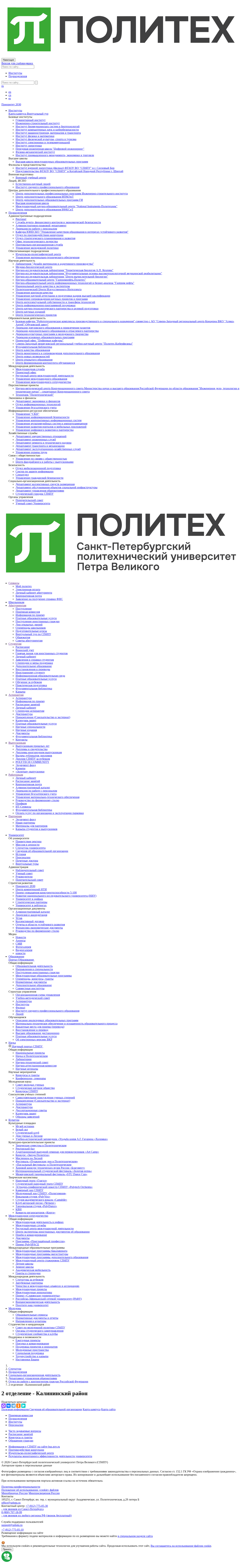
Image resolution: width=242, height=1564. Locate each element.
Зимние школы (25, 1266)
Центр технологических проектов (36, 314)
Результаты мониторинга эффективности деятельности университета (50, 1456)
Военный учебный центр (31, 177)
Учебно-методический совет (33, 997)
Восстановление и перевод (32, 1029)
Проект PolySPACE (27, 1244)
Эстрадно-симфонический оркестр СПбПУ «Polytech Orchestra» (54, 1186)
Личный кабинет (26, 656)
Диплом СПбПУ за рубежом (33, 758)
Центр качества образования (33, 350)
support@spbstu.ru (11, 1525)
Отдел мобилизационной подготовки (38, 468)
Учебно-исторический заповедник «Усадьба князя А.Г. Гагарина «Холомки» (62, 1139)
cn (10, 95)
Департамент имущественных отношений (41, 436)
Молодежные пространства (32, 1349)
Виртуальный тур (37, 113)
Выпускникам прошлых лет (32, 745)
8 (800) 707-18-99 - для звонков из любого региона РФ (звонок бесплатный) (36, 1514)
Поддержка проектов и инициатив (37, 1346)
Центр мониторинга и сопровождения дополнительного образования (58, 353)
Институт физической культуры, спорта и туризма (46, 139)
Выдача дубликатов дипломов (34, 755)
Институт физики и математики (35, 136)
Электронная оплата (28, 589)
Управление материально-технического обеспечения (47, 257)
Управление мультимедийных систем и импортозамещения (51, 423)
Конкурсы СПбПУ (27, 1091)
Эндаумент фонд (26, 765)
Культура (14, 1119)
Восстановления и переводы (33, 669)
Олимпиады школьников (31, 627)
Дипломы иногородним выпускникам (39, 752)
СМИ (19, 943)
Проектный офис (26, 372)
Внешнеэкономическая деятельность (38, 1301)
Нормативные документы (31, 982)
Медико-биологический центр (34, 267)
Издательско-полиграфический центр (38, 254)
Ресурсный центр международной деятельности (45, 375)
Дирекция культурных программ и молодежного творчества (52, 334)
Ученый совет (24, 873)
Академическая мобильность (33, 1270)
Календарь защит (26, 720)
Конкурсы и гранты (28, 1075)
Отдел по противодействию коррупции (39, 235)
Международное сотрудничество (28, 1215)
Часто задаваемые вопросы (25, 1430)
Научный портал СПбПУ (27, 1046)
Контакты (21, 739)
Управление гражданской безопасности (39, 477)
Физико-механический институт (35, 152)
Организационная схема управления (38, 994)
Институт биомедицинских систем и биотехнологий (48, 126)
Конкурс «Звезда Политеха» (33, 1155)
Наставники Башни (27, 1359)
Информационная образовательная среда (40, 675)
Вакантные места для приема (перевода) (40, 1026)
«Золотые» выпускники (30, 771)
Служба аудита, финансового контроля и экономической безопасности (58, 222)
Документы (23, 733)
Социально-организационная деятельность (34, 1375)
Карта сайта (108, 1409)
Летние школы (24, 1263)
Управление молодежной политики (37, 247)
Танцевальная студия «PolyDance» (36, 1206)
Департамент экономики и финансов (38, 401)
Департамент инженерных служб (36, 439)
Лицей (20, 1013)
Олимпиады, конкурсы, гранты (35, 978)
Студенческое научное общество (35, 1087)
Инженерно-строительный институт (38, 123)
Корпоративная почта (29, 595)
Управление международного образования (41, 378)
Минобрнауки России (14, 1493)
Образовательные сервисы (32, 1314)
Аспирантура (24, 698)
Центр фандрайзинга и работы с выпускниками (45, 461)
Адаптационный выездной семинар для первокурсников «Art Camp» (57, 1151)
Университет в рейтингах (31, 905)
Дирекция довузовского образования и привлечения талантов (53, 327)
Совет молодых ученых (30, 1084)
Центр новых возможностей (33, 356)
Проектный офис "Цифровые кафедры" (40, 340)
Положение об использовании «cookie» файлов (30, 1489)
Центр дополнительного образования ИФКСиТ (44, 209)
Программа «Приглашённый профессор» (40, 1241)
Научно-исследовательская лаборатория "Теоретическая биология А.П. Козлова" (64, 270)
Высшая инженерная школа (32, 203)
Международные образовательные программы (44, 975)
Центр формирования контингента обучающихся (45, 362)
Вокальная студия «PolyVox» (33, 1196)
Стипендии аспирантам (30, 710)
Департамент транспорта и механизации (40, 445)
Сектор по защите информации (35, 471)
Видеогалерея (24, 950)
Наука (12, 1042)
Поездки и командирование (32, 1343)
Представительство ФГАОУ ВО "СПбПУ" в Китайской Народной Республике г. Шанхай (69, 171)
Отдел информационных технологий (38, 404)
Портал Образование (22, 959)
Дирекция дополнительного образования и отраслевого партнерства (57, 330)
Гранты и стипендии (28, 1273)
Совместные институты (30, 988)
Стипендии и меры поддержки (34, 662)
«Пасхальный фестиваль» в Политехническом (43, 1164)
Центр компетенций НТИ (31, 889)
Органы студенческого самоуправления (39, 1330)
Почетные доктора (27, 860)
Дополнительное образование (34, 666)
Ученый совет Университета (33, 503)
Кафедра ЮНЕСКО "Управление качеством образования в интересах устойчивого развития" (72, 231)
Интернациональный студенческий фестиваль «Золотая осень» (54, 1171)
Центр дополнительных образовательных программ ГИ (49, 199)
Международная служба (30, 369)
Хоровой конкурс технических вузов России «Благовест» (50, 1167)
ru (2, 85)
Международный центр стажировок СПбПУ (42, 1260)
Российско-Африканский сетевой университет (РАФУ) (49, 1298)
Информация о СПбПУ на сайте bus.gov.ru (34, 1446)
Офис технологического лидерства (37, 241)
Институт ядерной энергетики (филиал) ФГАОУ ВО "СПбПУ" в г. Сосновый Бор (65, 167)
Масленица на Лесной (29, 1158)
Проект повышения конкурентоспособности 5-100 (46, 892)
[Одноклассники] (18, 1406)
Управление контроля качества (34, 292)
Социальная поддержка (30, 1353)
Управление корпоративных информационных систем (48, 420)
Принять (7, 1549)
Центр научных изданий (30, 311)
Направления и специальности (34, 969)
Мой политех (24, 586)
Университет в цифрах (29, 898)
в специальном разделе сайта (135, 1536)
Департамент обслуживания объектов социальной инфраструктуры (56, 487)
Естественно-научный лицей (33, 183)
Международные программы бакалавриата (41, 1250)
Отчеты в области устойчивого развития (40, 924)
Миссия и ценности (28, 844)
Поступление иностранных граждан (38, 621)
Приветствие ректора (28, 841)
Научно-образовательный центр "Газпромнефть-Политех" (51, 279)
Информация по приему (30, 615)
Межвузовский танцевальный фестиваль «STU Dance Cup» (51, 1174)
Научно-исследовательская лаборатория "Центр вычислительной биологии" (62, 276)
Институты (15, 73)
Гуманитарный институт (31, 120)
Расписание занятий (28, 704)
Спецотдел (22, 474)
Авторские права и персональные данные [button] (26, 1465)
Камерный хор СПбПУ (29, 1190)
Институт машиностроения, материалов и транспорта (48, 132)
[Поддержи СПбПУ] (6, 1560)
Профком (21, 803)
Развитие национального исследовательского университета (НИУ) (56, 895)
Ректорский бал (25, 1148)
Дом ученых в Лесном (29, 1135)
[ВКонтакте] (8, 1406)
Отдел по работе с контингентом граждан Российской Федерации (48, 1381)
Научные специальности (30, 726)
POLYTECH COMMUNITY (32, 761)
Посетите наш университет (32, 1305)
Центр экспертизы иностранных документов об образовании (53, 1231)
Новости (21, 937)
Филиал (20, 1007)
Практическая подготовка (31, 685)
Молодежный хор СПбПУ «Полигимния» (41, 1193)
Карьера (20, 691)
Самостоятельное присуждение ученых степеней (45, 1097)
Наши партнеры (25, 822)
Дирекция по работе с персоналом (36, 228)
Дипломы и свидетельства (31, 749)
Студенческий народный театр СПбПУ (39, 1183)
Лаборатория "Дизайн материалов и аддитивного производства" (55, 263)
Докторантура (24, 714)
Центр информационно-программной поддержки (45, 305)
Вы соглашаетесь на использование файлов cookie (181, 1545)
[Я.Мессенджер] (23, 1406)
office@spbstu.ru (11, 1502)
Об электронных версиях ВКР (34, 1039)
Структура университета (31, 847)
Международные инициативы (34, 1292)
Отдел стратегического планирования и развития (45, 238)
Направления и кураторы (31, 1321)
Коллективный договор (30, 921)
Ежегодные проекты (28, 1340)
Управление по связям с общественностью (41, 458)
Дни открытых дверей (29, 624)
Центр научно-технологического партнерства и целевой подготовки (57, 308)
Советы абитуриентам (29, 640)
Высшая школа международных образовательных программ (52, 161)
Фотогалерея (23, 946)
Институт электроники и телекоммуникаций (43, 142)
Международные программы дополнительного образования (52, 1257)
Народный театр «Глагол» (31, 1180)
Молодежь (15, 1308)
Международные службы (31, 1225)
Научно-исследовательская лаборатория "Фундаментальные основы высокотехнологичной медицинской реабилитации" (89, 273)
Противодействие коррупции (26, 1449)
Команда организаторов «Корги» (35, 1212)
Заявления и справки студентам (35, 659)
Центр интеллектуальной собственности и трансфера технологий (55, 302)
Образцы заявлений (28, 1116)
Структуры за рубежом (29, 1279)
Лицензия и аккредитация (31, 914)
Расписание (23, 646)
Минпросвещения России (44, 1493)
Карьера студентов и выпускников (36, 829)
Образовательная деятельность (34, 966)
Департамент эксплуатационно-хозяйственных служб (48, 449)
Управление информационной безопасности (42, 417)
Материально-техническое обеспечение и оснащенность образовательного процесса (66, 1023)
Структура (15, 1368)
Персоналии (23, 857)
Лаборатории (24, 1059)
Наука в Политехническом (32, 1056)
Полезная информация (15, 1409)
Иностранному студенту (30, 672)
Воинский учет (25, 650)
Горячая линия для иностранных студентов (42, 653)
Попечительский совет (29, 500)
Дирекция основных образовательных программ (45, 337)
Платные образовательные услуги (36, 618)
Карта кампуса (17, 113)
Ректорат (21, 219)
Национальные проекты (30, 1052)
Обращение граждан (21, 1440)
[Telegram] (13, 1406)
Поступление (24, 608)
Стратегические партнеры (31, 902)
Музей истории (25, 1126)
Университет (16, 835)
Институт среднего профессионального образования (47, 187)
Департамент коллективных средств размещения (45, 484)
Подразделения (18, 76)
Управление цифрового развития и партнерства (45, 429)
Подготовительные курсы (31, 630)
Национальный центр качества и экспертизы (43, 286)
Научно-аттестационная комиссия (36, 1065)
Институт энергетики (29, 145)
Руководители (24, 876)
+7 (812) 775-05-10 (12, 1529)
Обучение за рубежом (29, 682)
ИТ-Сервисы (23, 806)
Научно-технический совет (32, 1062)
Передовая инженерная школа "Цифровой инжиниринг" (50, 148)
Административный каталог (33, 787)
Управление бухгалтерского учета (36, 407)
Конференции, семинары (31, 1078)
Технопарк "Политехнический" (35, 394)
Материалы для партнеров (31, 825)
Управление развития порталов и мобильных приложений (51, 426)
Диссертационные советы (31, 1110)
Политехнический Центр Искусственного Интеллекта (48, 289)
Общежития (23, 637)
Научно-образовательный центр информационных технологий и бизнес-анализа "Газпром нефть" (75, 282)
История (21, 854)
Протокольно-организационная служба (39, 244)
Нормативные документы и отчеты (37, 1317)
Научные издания (26, 730)
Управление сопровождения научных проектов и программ (52, 298)
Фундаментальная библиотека (34, 346)
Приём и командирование (31, 1234)
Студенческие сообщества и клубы (37, 1333)
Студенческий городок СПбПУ (35, 493)
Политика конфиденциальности (20, 1486)
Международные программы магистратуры (42, 1254)
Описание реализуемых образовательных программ (47, 1020)
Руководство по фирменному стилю (37, 800)
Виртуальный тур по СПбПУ (33, 634)
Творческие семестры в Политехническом (41, 1145)
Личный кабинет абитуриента (34, 592)
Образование (16, 956)
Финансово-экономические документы (39, 927)
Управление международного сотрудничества (43, 382)
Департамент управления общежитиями (40, 490)
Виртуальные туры (27, 863)
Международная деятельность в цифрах (40, 1222)
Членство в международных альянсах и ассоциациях (47, 1286)
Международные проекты (31, 1289)
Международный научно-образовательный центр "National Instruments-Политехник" (66, 206)
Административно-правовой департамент (41, 225)
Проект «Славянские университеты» (38, 1295)
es (10, 98)
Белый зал (22, 1129)
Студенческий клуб (27, 1132)
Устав (19, 918)
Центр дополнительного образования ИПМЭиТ (45, 196)
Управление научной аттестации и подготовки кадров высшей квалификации (63, 295)
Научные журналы (27, 1068)
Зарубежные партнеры (29, 1282)
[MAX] (3, 1406)
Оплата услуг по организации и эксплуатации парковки (50, 813)
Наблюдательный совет (30, 870)
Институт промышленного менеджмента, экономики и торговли (55, 155)
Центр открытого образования (34, 359)
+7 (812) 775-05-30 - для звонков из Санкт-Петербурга (24, 1507)
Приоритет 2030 (11, 104)
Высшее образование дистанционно (37, 1033)
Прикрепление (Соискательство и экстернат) (43, 717)
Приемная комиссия (28, 611)
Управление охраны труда (31, 452)
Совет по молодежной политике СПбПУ (40, 1327)
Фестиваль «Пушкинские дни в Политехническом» (47, 1161)
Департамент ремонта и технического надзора (43, 442)
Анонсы (21, 940)
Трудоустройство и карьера (32, 1356)
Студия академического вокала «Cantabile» (41, 1199)
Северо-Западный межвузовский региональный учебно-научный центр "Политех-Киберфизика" (74, 343)
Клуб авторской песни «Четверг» (36, 1202)
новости (21, 953)
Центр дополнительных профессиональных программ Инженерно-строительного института (72, 193)
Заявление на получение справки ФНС (39, 599)
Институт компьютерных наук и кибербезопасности (47, 129)
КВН (19, 1209)
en (10, 92)
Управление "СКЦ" (27, 413)
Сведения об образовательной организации (42, 851)
